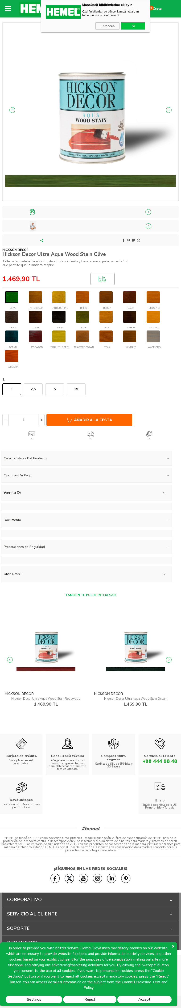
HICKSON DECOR (19, 693)
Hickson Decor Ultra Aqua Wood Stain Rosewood (45, 699)
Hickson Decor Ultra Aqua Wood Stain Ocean (135, 699)
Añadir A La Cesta (93, 420)
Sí (133, 26)
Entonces (108, 26)
